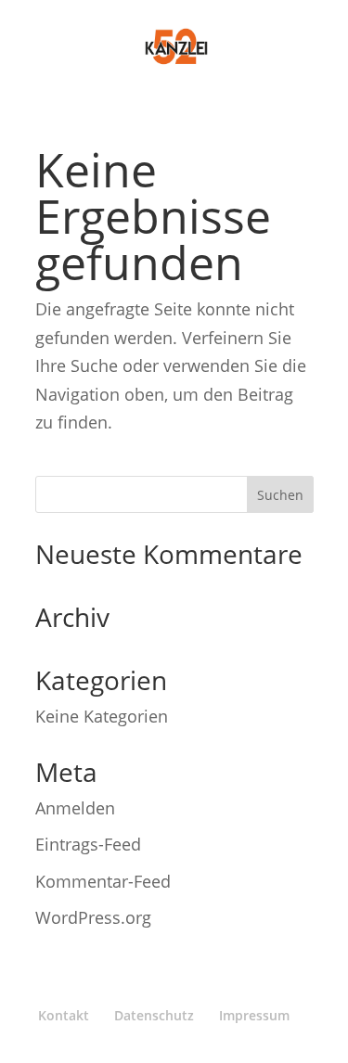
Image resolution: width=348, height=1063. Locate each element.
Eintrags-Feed (88, 844)
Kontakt (63, 1015)
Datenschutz (154, 1015)
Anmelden (75, 808)
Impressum (254, 1015)
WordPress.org (93, 917)
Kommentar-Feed (103, 881)
